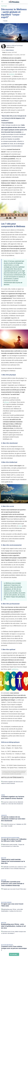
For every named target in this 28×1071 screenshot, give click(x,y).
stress (20, 526)
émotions (11, 74)
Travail (3, 795)
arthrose (6, 402)
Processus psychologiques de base (10, 837)
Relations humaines (6, 902)
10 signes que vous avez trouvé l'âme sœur (12, 905)
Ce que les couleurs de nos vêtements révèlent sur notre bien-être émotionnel (13, 819)
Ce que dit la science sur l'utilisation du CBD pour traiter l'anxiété (13, 840)
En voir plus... (14, 954)
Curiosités (4, 815)
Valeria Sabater (10, 47)
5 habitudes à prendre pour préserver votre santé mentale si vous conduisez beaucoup (12, 883)
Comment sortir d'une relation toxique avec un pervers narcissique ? (14, 948)
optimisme (15, 669)
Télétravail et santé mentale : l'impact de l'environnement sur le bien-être (13, 861)
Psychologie (4, 5)
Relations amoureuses (7, 944)
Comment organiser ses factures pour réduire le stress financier (12, 797)
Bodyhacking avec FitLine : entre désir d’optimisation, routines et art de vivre (13, 926)
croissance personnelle (9, 141)
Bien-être (3, 857)
